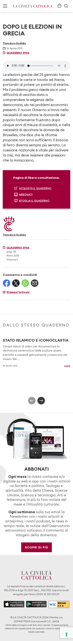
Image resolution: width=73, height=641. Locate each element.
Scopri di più (36, 547)
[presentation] (32, 400)
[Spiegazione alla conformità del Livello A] (59, 604)
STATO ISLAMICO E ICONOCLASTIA (36, 340)
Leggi (67, 365)
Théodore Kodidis (14, 43)
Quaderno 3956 (18, 53)
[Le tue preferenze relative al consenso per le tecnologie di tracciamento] (66, 634)
